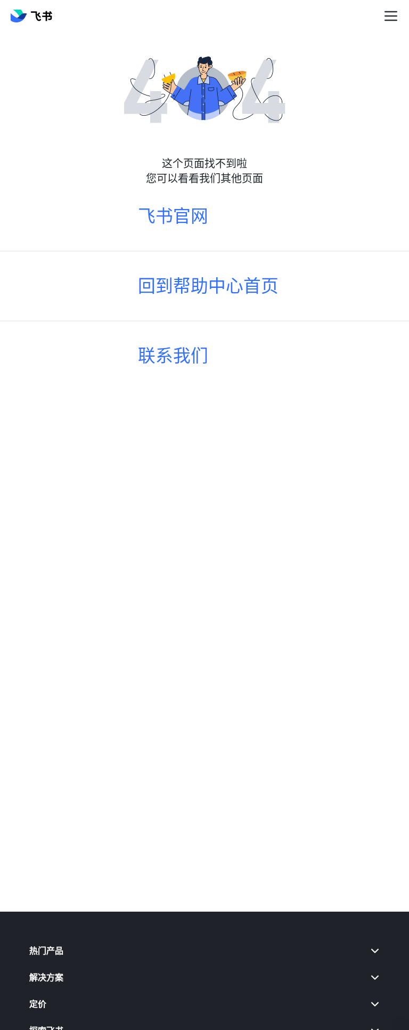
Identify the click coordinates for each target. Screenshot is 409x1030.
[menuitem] (205, 950)
